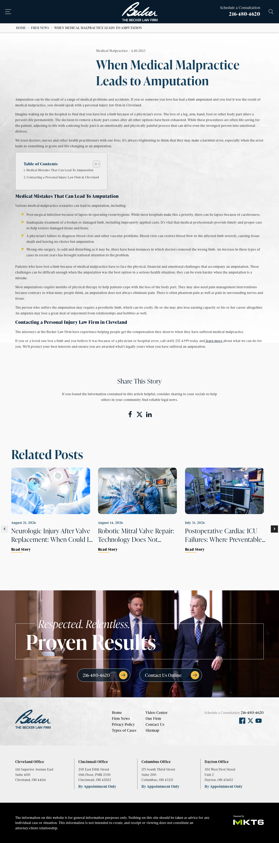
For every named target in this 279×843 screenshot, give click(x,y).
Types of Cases (124, 730)
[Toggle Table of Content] (94, 164)
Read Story (21, 549)
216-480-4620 (244, 13)
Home (21, 28)
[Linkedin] (149, 414)
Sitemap (152, 730)
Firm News (40, 28)
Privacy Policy (123, 724)
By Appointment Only (97, 786)
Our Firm (153, 718)
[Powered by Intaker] (244, 834)
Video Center (157, 712)
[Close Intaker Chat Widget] (265, 712)
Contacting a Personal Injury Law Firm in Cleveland (63, 177)
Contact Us (155, 724)
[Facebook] (130, 414)
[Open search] (271, 12)
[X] (139, 414)
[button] (4, 528)
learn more (214, 341)
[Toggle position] (257, 712)
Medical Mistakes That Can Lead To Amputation (60, 170)
